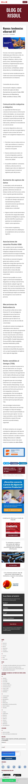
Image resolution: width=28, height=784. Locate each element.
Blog (4, 657)
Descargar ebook (13, 535)
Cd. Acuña (5, 681)
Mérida (4, 701)
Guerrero (5, 697)
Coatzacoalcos (6, 686)
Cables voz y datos (19, 475)
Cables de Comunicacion (16, 474)
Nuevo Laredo (6, 706)
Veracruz (5, 723)
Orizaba (5, 707)
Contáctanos (5, 651)
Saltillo (5, 717)
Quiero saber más (20, 469)
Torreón (5, 722)
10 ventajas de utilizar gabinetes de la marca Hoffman (14, 665)
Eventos (4, 655)
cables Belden (19, 442)
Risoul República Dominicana (10, 734)
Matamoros (5, 699)
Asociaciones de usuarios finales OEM (13, 92)
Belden (8, 474)
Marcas (4, 646)
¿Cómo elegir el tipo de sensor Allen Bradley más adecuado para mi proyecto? (13, 669)
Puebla (4, 712)
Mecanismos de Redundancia (11, 94)
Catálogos (5, 650)
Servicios (5, 644)
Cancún (4, 678)
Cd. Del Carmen (6, 683)
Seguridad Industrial (15, 584)
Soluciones (5, 648)
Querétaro (5, 713)
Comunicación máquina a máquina (12, 88)
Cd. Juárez (5, 680)
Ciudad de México (7, 685)
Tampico (5, 718)
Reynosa (5, 715)
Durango (5, 691)
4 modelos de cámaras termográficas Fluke (12, 667)
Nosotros (5, 643)
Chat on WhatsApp (9, 780)
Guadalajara (6, 696)
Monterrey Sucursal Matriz (10, 704)
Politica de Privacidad (14, 782)
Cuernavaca (5, 690)
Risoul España (6, 732)
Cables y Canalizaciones (8, 475)
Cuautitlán (5, 688)
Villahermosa (6, 725)
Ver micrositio (13, 565)
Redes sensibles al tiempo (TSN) (12, 96)
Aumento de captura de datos (11, 90)
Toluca (4, 720)
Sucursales (5, 659)
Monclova (5, 702)
